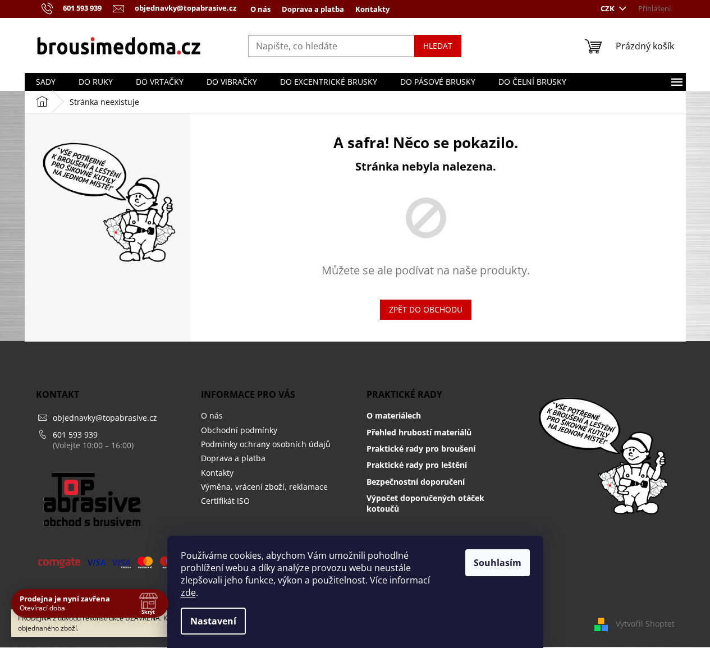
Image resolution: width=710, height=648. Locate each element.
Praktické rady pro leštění (417, 464)
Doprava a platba (313, 9)
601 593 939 (75, 434)
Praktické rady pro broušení (421, 448)
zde (188, 592)
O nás (260, 9)
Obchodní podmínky (239, 430)
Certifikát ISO (225, 500)
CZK (608, 8)
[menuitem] (46, 82)
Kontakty (372, 9)
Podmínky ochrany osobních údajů (266, 444)
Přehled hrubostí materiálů (419, 432)
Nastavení (213, 621)
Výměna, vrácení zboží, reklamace (264, 486)
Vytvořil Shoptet (645, 623)
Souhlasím (497, 563)
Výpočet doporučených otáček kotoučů (425, 503)
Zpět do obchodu (425, 309)
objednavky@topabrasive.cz (105, 417)
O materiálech (394, 415)
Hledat (437, 45)
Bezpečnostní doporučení (416, 481)
